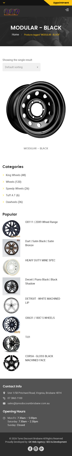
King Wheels (13, 175)
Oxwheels (11, 202)
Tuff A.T (11, 195)
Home (15, 34)
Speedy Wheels (15, 188)
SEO (48, 441)
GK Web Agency (36, 441)
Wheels (10, 182)
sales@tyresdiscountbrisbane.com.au (29, 403)
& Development (59, 441)
